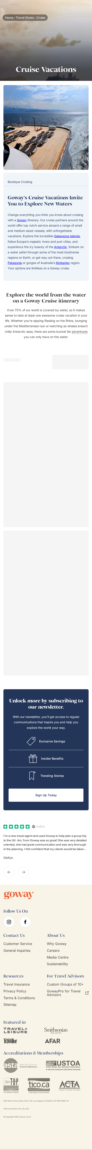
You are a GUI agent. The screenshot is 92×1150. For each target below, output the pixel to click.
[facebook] (25, 921)
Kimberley (63, 263)
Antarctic (60, 247)
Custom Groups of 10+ (65, 984)
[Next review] (23, 872)
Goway (22, 220)
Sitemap (9, 1004)
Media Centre (57, 957)
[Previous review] (9, 872)
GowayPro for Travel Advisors (63, 993)
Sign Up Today (46, 795)
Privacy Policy (14, 991)
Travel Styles (25, 17)
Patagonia (15, 263)
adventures (80, 331)
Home (9, 17)
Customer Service (17, 944)
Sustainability (57, 964)
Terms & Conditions (19, 998)
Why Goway (57, 944)
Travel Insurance (16, 984)
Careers (53, 950)
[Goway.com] (18, 895)
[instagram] (9, 921)
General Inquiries (16, 950)
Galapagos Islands (67, 236)
